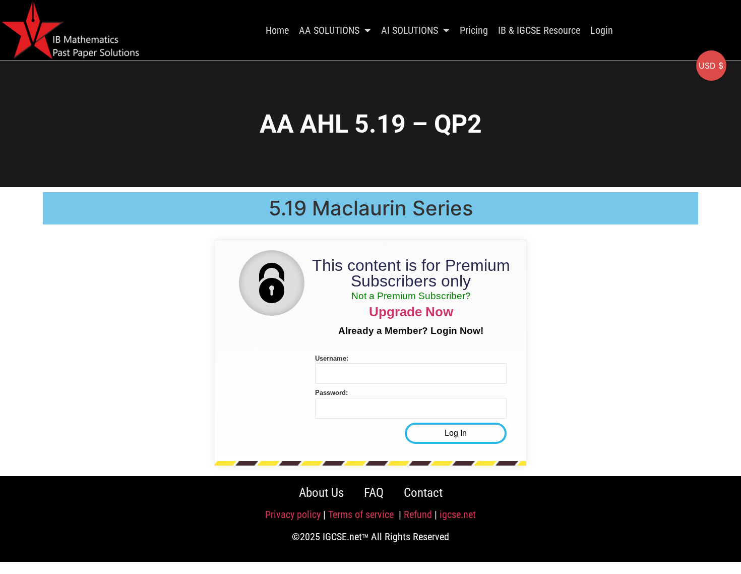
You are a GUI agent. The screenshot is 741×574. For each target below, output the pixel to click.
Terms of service (362, 514)
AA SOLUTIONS (329, 30)
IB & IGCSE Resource (539, 30)
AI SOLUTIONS (409, 30)
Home (277, 30)
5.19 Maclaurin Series (371, 208)
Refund (418, 514)
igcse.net (458, 514)
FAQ (374, 492)
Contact (423, 492)
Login (601, 30)
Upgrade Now (411, 311)
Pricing (474, 30)
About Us (321, 492)
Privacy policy (293, 514)
